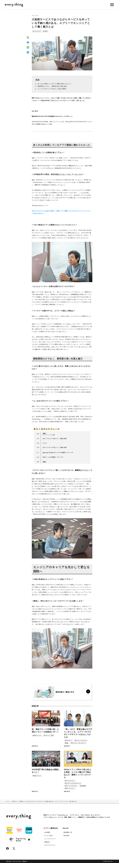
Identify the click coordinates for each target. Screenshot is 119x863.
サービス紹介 (48, 835)
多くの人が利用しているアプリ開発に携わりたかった (54, 84)
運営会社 (25, 861)
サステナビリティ (50, 845)
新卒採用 (66, 835)
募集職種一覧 (68, 832)
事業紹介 (47, 842)
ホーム (8, 801)
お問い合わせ (9, 861)
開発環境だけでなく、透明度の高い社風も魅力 (52, 86)
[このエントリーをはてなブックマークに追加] (28, 52)
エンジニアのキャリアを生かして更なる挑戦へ (52, 89)
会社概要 (47, 832)
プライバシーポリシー (17, 861)
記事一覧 (14, 801)
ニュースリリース (50, 839)
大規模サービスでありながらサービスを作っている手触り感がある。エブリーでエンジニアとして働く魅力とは (48, 801)
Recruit (65, 828)
